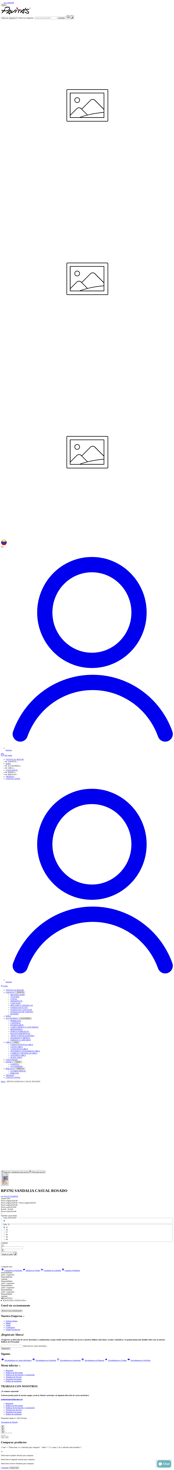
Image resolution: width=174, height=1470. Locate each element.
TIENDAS (10, 777)
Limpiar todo (14, 1468)
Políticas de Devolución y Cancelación (20, 1375)
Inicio (3, 1081)
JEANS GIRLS (16, 1057)
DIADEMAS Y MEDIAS (20, 1038)
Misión (8, 1323)
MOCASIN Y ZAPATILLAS (21, 1005)
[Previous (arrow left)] (2, 1435)
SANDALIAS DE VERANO (21, 1012)
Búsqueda (9, 1371)
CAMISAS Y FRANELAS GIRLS (23, 1053)
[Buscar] (70, 17)
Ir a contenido (9, 3)
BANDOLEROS (17, 1025)
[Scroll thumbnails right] (7, 1174)
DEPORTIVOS (16, 1001)
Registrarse (6, 1349)
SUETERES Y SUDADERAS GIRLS (25, 1051)
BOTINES (14, 1014)
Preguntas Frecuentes (14, 1379)
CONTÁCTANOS (13, 779)
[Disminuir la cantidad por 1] (2, 1245)
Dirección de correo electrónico (35, 1346)
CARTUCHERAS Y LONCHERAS (24, 1027)
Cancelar (61, 18)
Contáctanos (10, 1327)
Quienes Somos (11, 1321)
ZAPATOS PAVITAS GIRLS (21, 1045)
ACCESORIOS (14, 766)
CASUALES (15, 1003)
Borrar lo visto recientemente (12, 1311)
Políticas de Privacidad (14, 1373)
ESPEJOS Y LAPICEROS (20, 1040)
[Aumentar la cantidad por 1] (2, 1250)
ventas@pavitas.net (13, 1330)
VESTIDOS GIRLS (18, 1055)
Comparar (5, 1468)
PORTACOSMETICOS (19, 1031)
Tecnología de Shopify (9, 1422)
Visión (8, 1325)
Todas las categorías (26, 18)
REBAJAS (12, 774)
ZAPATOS (12, 762)
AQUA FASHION (11, 1196)
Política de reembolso (14, 1381)
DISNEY (11, 772)
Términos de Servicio (14, 1377)
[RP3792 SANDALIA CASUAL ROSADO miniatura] (5, 1181)
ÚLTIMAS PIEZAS (18, 1071)
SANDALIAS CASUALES (21, 1010)
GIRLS (11, 768)
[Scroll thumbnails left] (2, 1174)
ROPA (8, 764)
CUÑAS (13, 999)
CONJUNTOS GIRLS (19, 1049)
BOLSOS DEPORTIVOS (20, 1034)
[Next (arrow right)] (4, 1435)
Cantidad (4, 1243)
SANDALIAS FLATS (19, 1008)
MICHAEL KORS (17, 995)
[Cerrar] (2, 1426)
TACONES (14, 997)
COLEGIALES (12, 770)
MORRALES (15, 1021)
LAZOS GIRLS (16, 1047)
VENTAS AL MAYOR (15, 759)
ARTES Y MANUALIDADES (22, 1036)
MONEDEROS (16, 1029)
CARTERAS (15, 1023)
